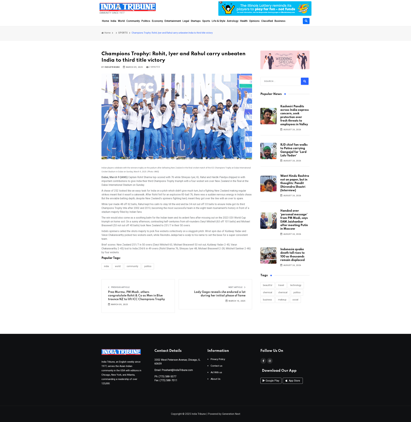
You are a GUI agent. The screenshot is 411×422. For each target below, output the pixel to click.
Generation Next (231, 413)
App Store (294, 380)
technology (295, 285)
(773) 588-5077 (167, 376)
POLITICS (147, 266)
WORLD (118, 266)
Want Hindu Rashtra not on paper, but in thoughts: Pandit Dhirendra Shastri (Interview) (294, 183)
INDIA (106, 266)
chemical (267, 292)
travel (281, 285)
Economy (157, 20)
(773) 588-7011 (168, 380)
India (113, 20)
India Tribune (199, 413)
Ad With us (216, 372)
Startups (196, 20)
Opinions (254, 20)
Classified (267, 20)
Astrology (232, 20)
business (267, 299)
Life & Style (218, 20)
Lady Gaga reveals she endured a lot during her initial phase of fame (219, 294)
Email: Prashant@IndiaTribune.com (173, 370)
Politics (145, 20)
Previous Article (120, 287)
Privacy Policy (218, 359)
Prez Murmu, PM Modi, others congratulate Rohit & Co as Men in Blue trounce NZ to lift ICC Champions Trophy (136, 296)
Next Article (235, 287)
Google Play (272, 380)
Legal (186, 20)
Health (244, 20)
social (295, 299)
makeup (282, 299)
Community (133, 20)
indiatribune (112, 67)
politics (297, 292)
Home (105, 20)
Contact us (216, 366)
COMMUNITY (132, 266)
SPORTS (123, 32)
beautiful (267, 285)
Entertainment (173, 20)
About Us (215, 379)
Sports (206, 20)
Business (280, 20)
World (121, 20)
